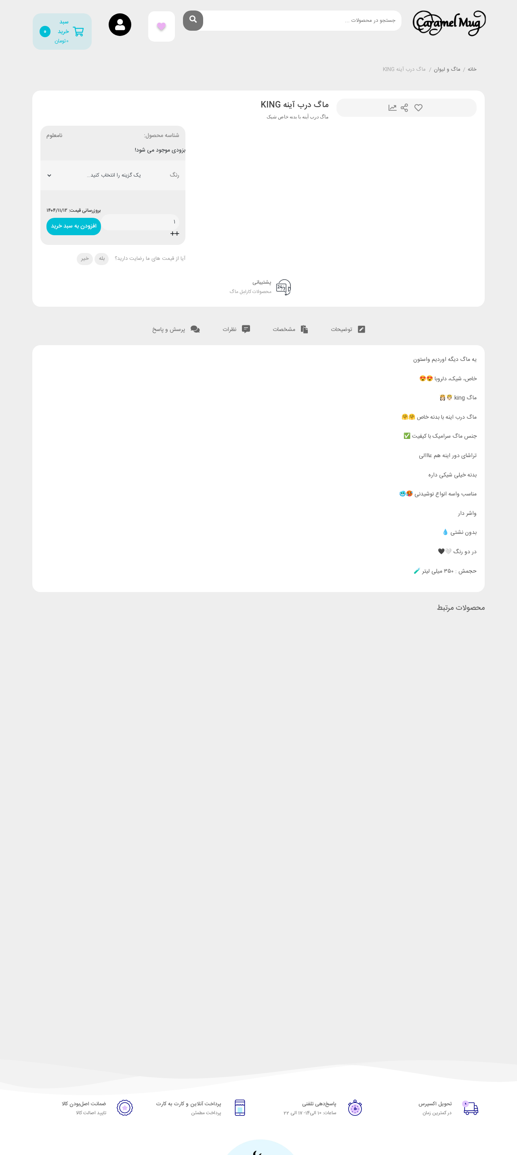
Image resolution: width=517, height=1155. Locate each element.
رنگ (174, 175)
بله (102, 258)
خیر (85, 258)
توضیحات (342, 330)
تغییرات (393, 108)
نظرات (230, 330)
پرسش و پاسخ (169, 330)
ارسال (404, 108)
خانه (472, 70)
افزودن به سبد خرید (73, 224)
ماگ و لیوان (447, 70)
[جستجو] (193, 21)
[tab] (347, 330)
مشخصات (285, 330)
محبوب (418, 108)
